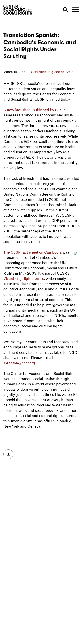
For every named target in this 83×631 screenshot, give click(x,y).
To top (8, 454)
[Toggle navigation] (75, 9)
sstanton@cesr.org (19, 363)
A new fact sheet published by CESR (34, 109)
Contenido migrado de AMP (52, 72)
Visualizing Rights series (23, 278)
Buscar (65, 10)
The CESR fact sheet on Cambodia (32, 252)
